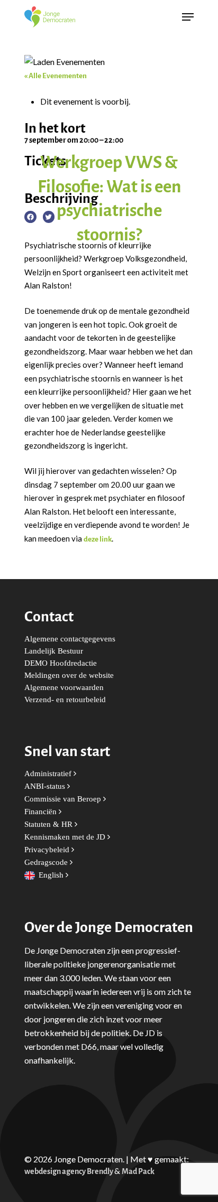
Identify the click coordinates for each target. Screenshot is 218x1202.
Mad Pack (138, 1172)
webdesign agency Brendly (69, 1172)
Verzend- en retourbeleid (65, 700)
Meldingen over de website (69, 675)
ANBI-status (45, 786)
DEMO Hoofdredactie (60, 663)
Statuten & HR (49, 824)
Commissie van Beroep (63, 799)
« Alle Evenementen (55, 76)
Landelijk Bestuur (53, 651)
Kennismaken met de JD (65, 837)
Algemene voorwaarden (64, 688)
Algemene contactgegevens (69, 639)
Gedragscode (47, 862)
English (52, 875)
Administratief (49, 774)
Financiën (41, 812)
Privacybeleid (47, 850)
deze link (98, 539)
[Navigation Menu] (188, 17)
